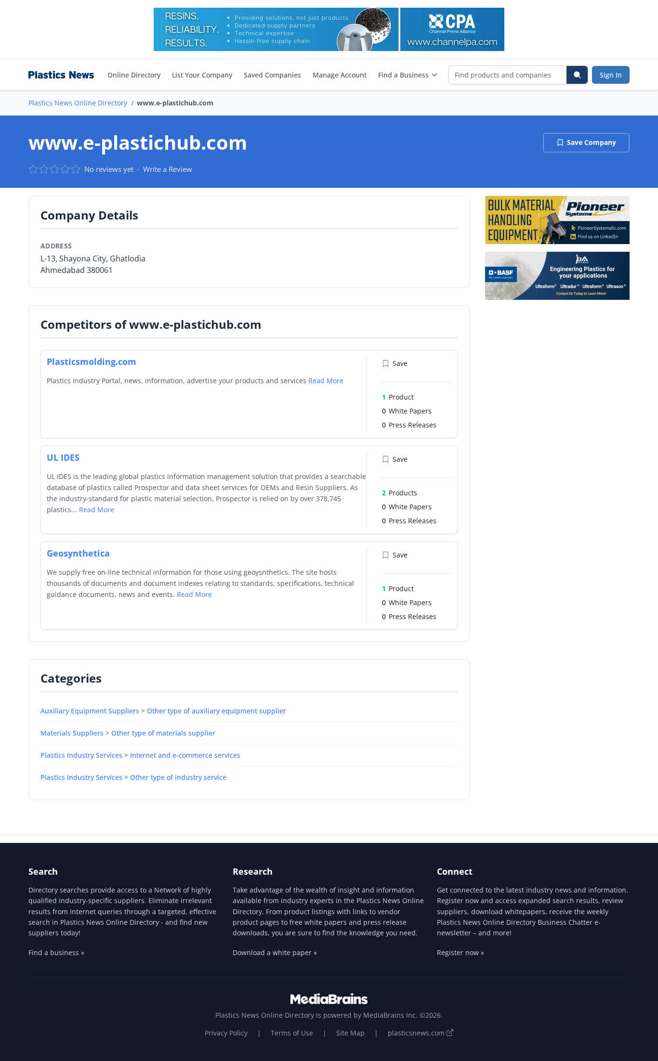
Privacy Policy (226, 1032)
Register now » (460, 952)
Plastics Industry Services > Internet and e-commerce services (140, 755)
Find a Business (403, 74)
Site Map (350, 1032)
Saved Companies (272, 74)
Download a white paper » (275, 952)
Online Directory (133, 74)
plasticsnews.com (417, 1032)
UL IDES (63, 457)
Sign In (611, 74)
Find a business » (56, 952)
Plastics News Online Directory (77, 102)
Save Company (591, 142)
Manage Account (340, 74)
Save (400, 363)
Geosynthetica (78, 553)
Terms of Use (292, 1032)
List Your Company (202, 74)
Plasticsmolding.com (91, 361)
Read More (325, 380)
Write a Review (167, 169)
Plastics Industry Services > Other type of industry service (133, 777)
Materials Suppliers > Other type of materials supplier (127, 733)
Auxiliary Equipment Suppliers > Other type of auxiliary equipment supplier (163, 710)
